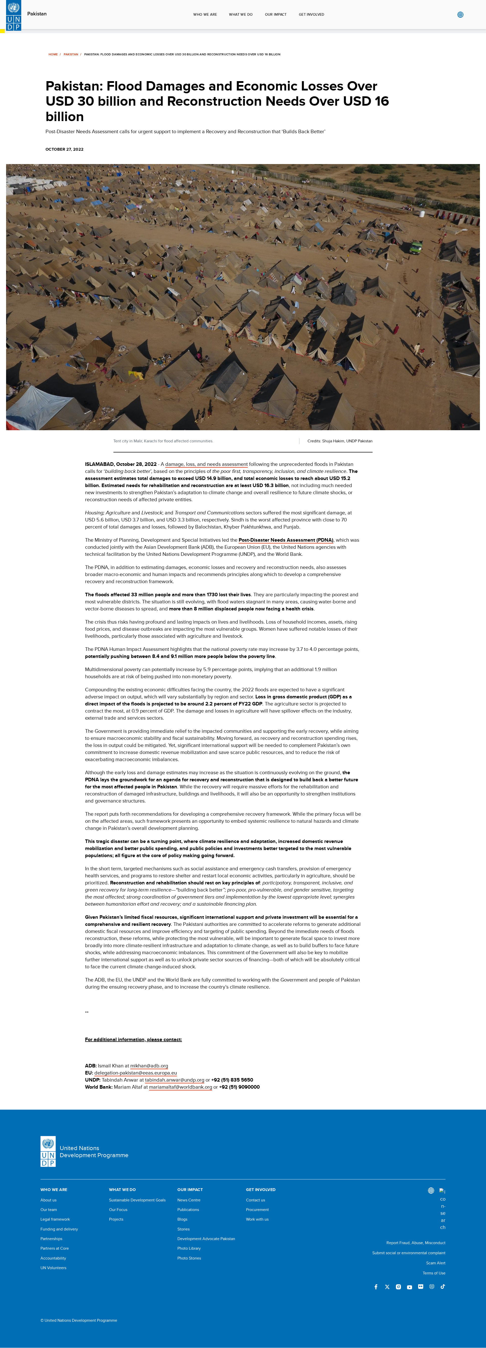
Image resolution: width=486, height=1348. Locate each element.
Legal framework (55, 1219)
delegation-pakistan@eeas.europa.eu (135, 1072)
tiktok (443, 1286)
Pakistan (37, 14)
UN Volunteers (53, 1268)
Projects (116, 1219)
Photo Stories (189, 1258)
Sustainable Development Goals (137, 1200)
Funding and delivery (59, 1229)
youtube (409, 1286)
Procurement (257, 1210)
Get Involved (312, 14)
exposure (431, 1286)
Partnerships (51, 1239)
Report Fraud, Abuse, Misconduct (416, 1243)
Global (460, 14)
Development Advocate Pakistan (206, 1239)
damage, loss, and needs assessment (206, 464)
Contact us (255, 1200)
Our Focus (118, 1210)
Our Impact (276, 14)
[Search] (442, 1209)
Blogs (182, 1219)
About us (48, 1200)
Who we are (205, 14)
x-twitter (387, 1286)
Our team (48, 1210)
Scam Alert (436, 1263)
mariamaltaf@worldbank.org (180, 1086)
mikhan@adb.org (149, 1065)
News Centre (188, 1200)
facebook (376, 1286)
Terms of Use (434, 1273)
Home (53, 54)
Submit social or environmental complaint (409, 1253)
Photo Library (189, 1248)
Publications (188, 1210)
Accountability (53, 1258)
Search (471, 14)
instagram (398, 1286)
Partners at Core (54, 1248)
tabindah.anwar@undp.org (174, 1079)
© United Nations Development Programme (78, 1320)
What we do (241, 14)
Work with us (257, 1219)
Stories (183, 1229)
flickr (420, 1286)
